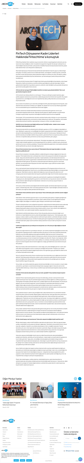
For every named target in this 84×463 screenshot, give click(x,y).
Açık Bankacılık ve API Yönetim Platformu (36, 440)
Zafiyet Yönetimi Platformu (33, 453)
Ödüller (4, 440)
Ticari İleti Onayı (68, 444)
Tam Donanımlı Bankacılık (55, 429)
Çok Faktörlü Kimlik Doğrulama (34, 442)
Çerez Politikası (48, 460)
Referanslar (38, 4)
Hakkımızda (5, 429)
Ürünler (18, 429)
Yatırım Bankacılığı (53, 440)
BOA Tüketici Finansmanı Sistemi (34, 438)
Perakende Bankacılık (54, 434)
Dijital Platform (31, 446)
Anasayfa (4, 8)
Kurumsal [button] (52, 4)
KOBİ (51, 446)
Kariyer (4, 434)
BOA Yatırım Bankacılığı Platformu (35, 436)
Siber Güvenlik (53, 453)
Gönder (75, 438)
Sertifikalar (5, 446)
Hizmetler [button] (30, 4)
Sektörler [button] (59, 4)
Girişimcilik (52, 450)
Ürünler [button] (24, 4)
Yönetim (4, 431)
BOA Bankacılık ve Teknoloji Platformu (36, 429)
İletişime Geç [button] (78, 4)
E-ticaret (51, 455)
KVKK (66, 442)
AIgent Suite (30, 455)
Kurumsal (9, 8)
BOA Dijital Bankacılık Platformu (34, 434)
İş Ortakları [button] (45, 4)
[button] (68, 4)
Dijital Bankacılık (53, 431)
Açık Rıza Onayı (68, 446)
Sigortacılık (52, 444)
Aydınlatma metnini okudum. (72, 442)
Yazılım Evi (52, 448)
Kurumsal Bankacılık (54, 436)
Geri (5, 13)
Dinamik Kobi (30, 448)
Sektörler (19, 438)
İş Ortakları (19, 436)
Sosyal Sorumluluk (6, 442)
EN (72, 4)
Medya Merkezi (15, 8)
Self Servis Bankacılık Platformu (34, 450)
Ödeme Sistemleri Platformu (34, 444)
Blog (4, 436)
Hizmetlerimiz (20, 431)
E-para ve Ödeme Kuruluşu (55, 442)
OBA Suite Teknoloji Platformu (34, 431)
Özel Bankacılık (53, 438)
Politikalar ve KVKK (6, 444)
